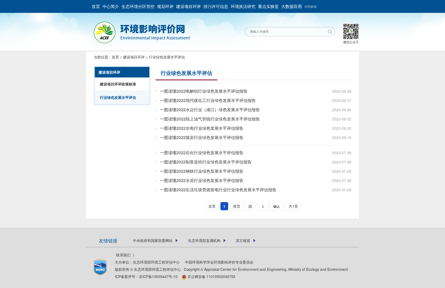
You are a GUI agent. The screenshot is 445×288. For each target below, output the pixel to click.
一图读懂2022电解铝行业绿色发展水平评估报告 (203, 91)
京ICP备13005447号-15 (160, 276)
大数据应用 (291, 6)
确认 (276, 206)
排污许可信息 (215, 6)
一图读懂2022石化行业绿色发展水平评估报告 (201, 152)
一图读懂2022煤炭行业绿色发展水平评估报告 (201, 137)
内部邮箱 (310, 6)
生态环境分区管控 (138, 6)
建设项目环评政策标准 (118, 83)
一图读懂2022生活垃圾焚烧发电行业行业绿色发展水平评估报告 (218, 190)
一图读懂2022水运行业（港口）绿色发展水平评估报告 (210, 109)
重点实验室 (268, 6)
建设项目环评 (188, 6)
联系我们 (123, 254)
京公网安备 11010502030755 (210, 276)
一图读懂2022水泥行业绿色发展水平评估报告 (201, 180)
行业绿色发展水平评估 (167, 56)
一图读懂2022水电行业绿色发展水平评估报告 (201, 128)
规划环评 (165, 6)
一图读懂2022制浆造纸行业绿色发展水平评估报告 (206, 162)
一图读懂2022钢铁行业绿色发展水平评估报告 (201, 171)
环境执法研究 (243, 6)
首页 (96, 6)
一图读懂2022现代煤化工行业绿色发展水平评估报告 (208, 100)
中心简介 (110, 6)
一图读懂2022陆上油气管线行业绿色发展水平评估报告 (210, 119)
